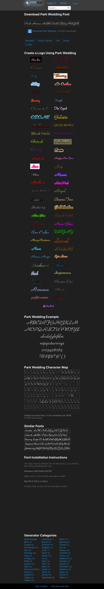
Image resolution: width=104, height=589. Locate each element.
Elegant (47, 547)
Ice (45, 558)
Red (28, 566)
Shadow (65, 569)
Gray (28, 555)
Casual (29, 544)
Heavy (64, 555)
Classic (64, 544)
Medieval (65, 558)
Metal (28, 561)
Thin (58, 40)
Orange (64, 561)
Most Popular (30, 539)
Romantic (29, 40)
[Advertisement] (12, 50)
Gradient (65, 553)
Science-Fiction (32, 569)
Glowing (30, 553)
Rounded (65, 566)
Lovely (28, 44)
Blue (28, 542)
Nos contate (41, 586)
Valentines (48, 577)
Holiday (29, 558)
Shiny (46, 572)
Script (66, 40)
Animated (48, 539)
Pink (46, 564)
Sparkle (29, 574)
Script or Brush (45, 40)
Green (46, 555)
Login (75, 3)
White (63, 577)
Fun (27, 550)
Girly (45, 550)
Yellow (29, 580)
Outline (29, 564)
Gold (46, 553)
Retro (46, 566)
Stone (63, 574)
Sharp (28, 572)
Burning (64, 542)
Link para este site (59, 586)
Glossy (64, 550)
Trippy (28, 577)
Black (63, 539)
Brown (46, 542)
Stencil (46, 574)
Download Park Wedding (44, 31)
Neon (46, 561)
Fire (62, 547)
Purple (64, 564)
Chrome (47, 544)
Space (63, 572)
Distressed (31, 547)
